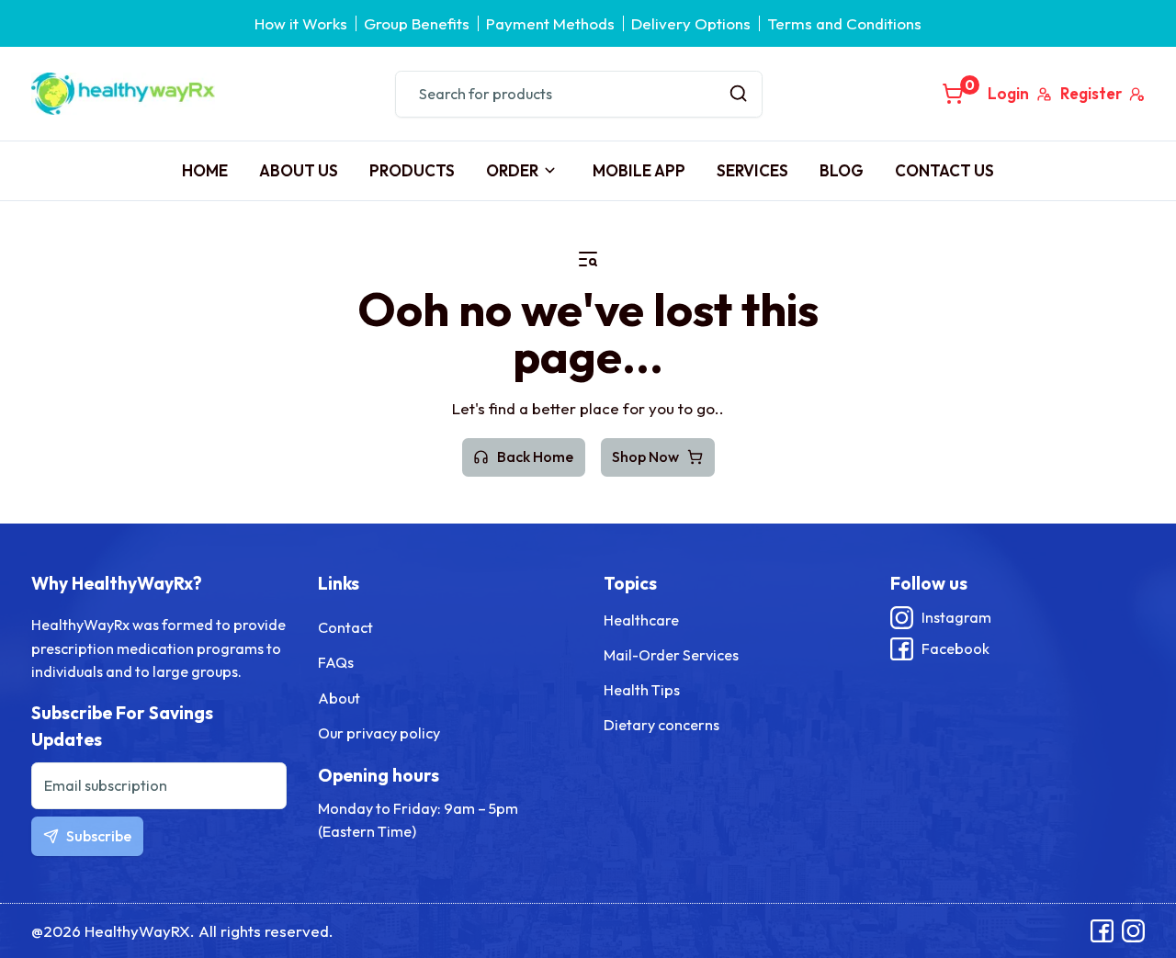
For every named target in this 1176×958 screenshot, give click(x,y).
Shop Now (645, 456)
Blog (842, 170)
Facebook (955, 648)
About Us (298, 170)
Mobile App (639, 170)
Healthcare (641, 620)
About (339, 698)
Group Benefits (416, 23)
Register (1091, 93)
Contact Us (944, 170)
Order (512, 170)
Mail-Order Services (671, 655)
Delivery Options (691, 23)
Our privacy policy (379, 733)
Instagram (956, 617)
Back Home (535, 456)
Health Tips (642, 690)
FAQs (336, 662)
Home (205, 170)
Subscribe (98, 836)
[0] (953, 94)
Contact (345, 627)
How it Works (300, 23)
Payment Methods (550, 23)
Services (752, 170)
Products (412, 170)
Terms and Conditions (844, 23)
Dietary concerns (661, 725)
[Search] (739, 94)
